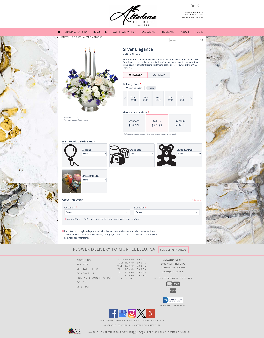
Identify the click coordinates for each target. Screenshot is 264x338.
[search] (202, 40)
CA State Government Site (146, 325)
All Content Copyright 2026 (105, 332)
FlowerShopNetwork (134, 332)
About (185, 31)
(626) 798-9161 (196, 17)
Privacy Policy (157, 332)
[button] (195, 5)
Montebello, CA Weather (117, 325)
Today (151, 88)
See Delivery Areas (173, 249)
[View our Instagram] (132, 317)
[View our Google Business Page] (122, 317)
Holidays (168, 31)
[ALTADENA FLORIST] (133, 15)
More (200, 31)
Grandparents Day (77, 31)
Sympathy (128, 31)
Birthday (111, 31)
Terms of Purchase (179, 332)
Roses (97, 31)
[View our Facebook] (113, 317)
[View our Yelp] (150, 317)
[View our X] (141, 317)
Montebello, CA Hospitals (150, 320)
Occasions (148, 31)
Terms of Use (140, 334)
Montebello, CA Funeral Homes (117, 320)
